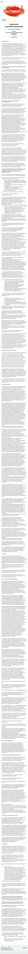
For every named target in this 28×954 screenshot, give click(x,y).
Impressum (5, 948)
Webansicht (25, 947)
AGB (2, 948)
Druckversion (5, 947)
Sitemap (9, 947)
